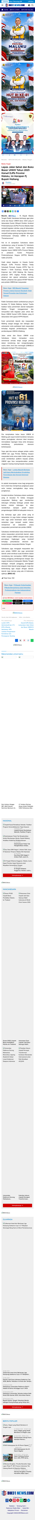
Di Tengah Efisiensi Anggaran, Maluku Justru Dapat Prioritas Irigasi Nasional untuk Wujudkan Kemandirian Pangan (22, 867)
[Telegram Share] (28, 640)
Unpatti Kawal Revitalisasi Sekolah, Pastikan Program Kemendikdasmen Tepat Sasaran (23, 829)
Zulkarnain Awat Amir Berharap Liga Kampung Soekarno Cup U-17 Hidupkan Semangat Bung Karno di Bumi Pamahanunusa (16, 1371)
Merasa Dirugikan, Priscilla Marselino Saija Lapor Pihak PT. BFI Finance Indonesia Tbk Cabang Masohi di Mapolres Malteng (22, 1470)
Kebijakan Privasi (13, 1508)
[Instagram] (14, 1498)
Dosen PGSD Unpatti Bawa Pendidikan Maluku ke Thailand (9, 1040)
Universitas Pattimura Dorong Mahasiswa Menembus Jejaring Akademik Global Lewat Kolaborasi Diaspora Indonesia (9, 1195)
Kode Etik (26, 1506)
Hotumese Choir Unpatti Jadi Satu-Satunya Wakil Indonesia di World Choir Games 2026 (25, 1040)
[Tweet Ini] (20, 640)
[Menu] (2, 5)
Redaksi (8, 182)
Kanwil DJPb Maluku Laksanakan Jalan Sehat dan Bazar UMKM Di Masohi (26, 625)
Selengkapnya (17, 873)
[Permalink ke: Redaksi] (3, 183)
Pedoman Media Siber (13, 1506)
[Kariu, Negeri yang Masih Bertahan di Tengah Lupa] (17, 1424)
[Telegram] (28, 1498)
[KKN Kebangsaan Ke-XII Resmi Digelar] (16, 1443)
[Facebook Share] (16, 640)
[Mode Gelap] (29, 5)
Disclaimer (24, 1508)
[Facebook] (7, 1498)
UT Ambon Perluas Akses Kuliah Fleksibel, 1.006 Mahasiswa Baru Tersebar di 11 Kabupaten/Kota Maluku (26, 804)
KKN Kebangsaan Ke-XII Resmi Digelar (22, 1448)
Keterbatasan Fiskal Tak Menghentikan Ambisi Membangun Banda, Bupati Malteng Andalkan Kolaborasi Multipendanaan (23, 843)
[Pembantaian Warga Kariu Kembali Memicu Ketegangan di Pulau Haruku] (8, 1437)
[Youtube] (17, 1498)
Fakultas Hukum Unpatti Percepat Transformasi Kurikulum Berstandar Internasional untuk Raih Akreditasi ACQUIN (25, 1195)
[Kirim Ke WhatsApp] (32, 640)
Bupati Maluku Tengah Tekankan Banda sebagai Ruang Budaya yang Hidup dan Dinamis (16, 1399)
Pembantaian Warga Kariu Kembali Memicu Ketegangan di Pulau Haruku (22, 1436)
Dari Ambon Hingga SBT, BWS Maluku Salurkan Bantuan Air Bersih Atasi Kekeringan (8, 804)
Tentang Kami (21, 1504)
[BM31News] (14, 5)
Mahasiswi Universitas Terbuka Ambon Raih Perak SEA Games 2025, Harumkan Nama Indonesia (17, 1392)
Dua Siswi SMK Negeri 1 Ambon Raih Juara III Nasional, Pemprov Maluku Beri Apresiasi (23, 854)
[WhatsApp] (21, 1498)
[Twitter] (10, 1498)
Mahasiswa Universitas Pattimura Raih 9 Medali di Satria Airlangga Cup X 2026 (16, 1385)
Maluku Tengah (6, 164)
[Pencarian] (32, 5)
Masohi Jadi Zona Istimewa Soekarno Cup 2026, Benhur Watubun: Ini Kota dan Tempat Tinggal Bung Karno (17, 1378)
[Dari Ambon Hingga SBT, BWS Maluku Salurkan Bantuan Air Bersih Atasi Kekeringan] (8, 727)
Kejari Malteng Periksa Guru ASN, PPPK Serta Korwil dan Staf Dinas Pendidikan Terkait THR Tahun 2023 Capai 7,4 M (22, 1455)
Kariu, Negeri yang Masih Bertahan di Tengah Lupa (22, 1429)
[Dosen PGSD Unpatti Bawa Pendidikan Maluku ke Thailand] (9, 963)
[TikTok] (25, 1498)
